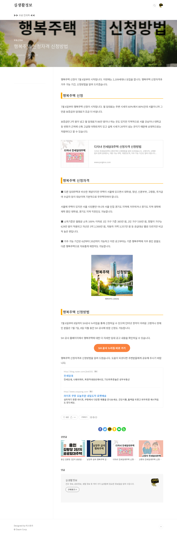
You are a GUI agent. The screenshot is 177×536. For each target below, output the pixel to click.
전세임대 (68, 375)
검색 (155, 5)
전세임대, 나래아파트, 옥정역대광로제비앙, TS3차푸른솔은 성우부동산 (97, 379)
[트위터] (105, 428)
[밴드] (124, 428)
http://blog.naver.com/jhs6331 (78, 371)
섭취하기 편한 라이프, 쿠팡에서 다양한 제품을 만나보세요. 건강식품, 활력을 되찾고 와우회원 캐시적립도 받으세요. (111, 401)
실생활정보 (23, 5)
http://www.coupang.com (76, 391)
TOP (161, 527)
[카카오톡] (110, 428)
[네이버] (119, 428)
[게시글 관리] (74, 417)
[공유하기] (71, 417)
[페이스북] (100, 428)
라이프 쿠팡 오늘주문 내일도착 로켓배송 (85, 395)
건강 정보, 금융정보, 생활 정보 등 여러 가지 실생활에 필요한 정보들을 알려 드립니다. (100, 483)
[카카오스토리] (114, 428)
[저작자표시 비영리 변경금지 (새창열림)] (93, 417)
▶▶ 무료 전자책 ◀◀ (24, 15)
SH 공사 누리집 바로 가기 (112, 348)
